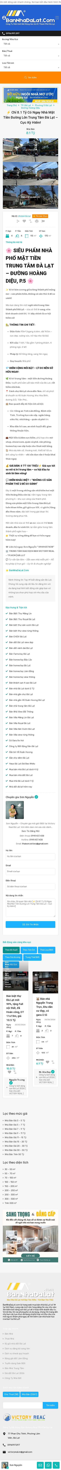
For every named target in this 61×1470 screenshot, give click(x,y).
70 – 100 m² (10, 1177)
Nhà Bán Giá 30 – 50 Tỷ (16, 1150)
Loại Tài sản (8, 63)
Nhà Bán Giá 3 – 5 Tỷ (15, 1120)
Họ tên (9, 850)
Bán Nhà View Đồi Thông (21, 711)
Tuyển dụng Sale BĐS (15, 1363)
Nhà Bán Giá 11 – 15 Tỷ (15, 1137)
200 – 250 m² (11, 1190)
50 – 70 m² (10, 1173)
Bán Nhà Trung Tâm (14, 1368)
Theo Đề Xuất (11, 950)
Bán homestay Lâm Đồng (21, 671)
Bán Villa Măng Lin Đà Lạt (21, 717)
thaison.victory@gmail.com (35, 843)
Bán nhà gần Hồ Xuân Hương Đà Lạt (27, 700)
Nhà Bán (29, 1394)
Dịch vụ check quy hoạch (17, 1354)
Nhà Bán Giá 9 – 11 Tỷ (15, 1133)
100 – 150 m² (11, 1182)
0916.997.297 (12, 33)
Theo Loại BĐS (46, 950)
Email (8, 865)
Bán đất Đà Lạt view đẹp (21, 642)
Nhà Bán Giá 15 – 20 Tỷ (16, 1141)
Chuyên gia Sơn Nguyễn (20, 797)
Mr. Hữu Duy (45, 1072)
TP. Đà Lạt (26, 105)
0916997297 (14, 1445)
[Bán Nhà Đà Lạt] (30, 27)
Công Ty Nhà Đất (13, 1378)
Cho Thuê (11, 1394)
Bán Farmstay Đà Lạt (19, 654)
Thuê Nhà (9, 1339)
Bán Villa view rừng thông (21, 735)
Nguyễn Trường (17, 1080)
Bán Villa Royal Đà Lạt (19, 723)
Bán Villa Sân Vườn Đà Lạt (22, 729)
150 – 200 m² (11, 1186)
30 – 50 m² (10, 1169)
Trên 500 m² (11, 1203)
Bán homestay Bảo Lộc (20, 659)
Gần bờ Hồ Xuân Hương (20, 752)
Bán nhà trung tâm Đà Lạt (22, 706)
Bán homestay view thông (22, 677)
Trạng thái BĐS (32, 957)
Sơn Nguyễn (16, 1465)
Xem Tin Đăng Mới (30, 831)
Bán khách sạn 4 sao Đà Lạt (22, 683)
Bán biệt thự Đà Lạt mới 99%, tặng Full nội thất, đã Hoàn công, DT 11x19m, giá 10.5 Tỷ (15, 1008)
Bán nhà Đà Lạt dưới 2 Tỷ (21, 688)
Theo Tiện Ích (29, 950)
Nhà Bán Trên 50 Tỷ (14, 1154)
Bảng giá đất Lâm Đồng (16, 1358)
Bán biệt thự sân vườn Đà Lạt (24, 625)
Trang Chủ (12, 105)
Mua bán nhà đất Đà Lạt (21, 775)
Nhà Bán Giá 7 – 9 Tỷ (15, 1129)
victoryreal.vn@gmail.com (20, 1452)
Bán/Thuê (7, 51)
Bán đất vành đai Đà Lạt (21, 648)
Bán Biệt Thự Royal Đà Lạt (22, 619)
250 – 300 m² (11, 1194)
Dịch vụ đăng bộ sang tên (17, 1349)
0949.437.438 (37, 836)
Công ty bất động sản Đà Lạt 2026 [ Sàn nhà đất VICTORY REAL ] (17, 1090)
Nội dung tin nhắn (14, 895)
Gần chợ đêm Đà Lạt (19, 758)
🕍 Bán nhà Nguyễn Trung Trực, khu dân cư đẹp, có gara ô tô (44, 1006)
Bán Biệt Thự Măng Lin (20, 613)
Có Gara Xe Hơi (16, 740)
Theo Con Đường (12, 957)
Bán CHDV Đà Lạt (18, 636)
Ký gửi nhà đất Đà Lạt (15, 1344)
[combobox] (30, 44)
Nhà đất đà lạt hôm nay (20, 786)
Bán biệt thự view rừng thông (23, 631)
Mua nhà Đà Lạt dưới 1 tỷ (21, 781)
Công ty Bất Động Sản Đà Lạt (23, 746)
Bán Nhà (9, 1334)
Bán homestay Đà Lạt (19, 665)
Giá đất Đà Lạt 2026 (14, 1373)
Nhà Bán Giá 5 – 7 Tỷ (15, 1125)
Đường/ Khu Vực (10, 39)
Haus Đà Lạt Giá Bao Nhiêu (22, 763)
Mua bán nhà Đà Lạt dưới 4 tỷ (23, 769)
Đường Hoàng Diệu (30, 108)
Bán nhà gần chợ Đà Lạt (21, 694)
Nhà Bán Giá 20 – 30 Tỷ (16, 1146)
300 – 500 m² (11, 1199)
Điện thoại (11, 880)
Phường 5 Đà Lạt (43, 105)
